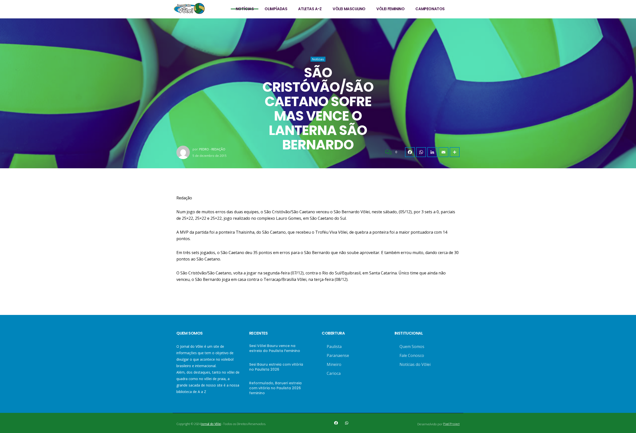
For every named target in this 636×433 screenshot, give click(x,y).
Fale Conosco (411, 355)
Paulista (334, 346)
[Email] (443, 152)
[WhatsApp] (421, 152)
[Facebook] (410, 152)
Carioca (334, 373)
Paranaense (338, 355)
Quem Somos (411, 346)
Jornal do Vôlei (211, 424)
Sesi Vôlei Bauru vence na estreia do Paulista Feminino (274, 348)
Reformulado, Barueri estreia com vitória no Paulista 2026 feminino (275, 388)
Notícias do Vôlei (415, 364)
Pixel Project (451, 424)
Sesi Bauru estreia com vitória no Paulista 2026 (276, 367)
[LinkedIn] (432, 152)
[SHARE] (455, 152)
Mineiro (334, 364)
